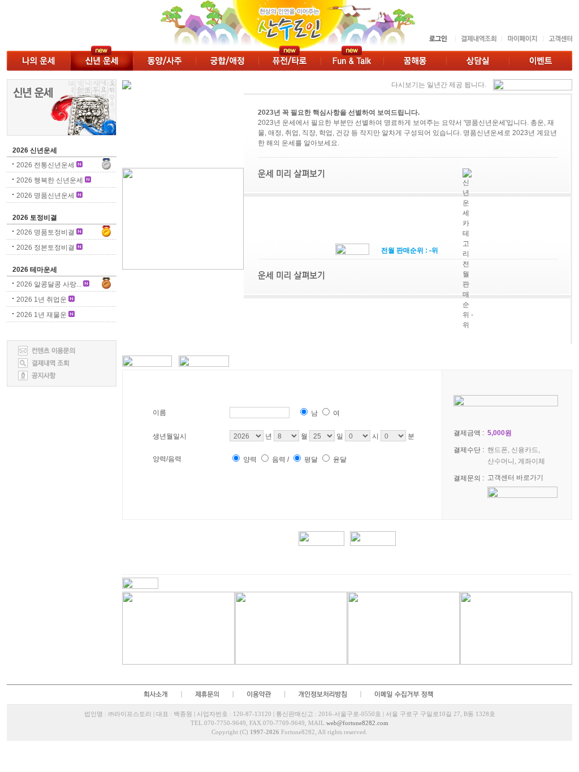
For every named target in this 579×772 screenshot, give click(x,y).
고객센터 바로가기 (515, 478)
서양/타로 (289, 61)
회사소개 (154, 694)
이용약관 (258, 694)
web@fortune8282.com (357, 722)
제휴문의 (206, 694)
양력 (250, 459)
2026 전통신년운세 (45, 165)
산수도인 (214, 25)
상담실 (477, 61)
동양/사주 (164, 61)
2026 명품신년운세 (45, 195)
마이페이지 (522, 38)
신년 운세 (101, 61)
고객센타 (557, 38)
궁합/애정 (227, 61)
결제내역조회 (478, 38)
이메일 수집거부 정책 (405, 694)
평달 (311, 459)
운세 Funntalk (352, 61)
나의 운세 (38, 61)
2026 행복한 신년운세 (49, 180)
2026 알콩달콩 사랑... (48, 284)
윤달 (340, 459)
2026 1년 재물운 (41, 315)
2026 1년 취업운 (41, 299)
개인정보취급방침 (322, 694)
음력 (279, 459)
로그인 (438, 38)
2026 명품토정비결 (45, 232)
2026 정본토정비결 (45, 247)
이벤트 (540, 61)
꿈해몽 (414, 61)
